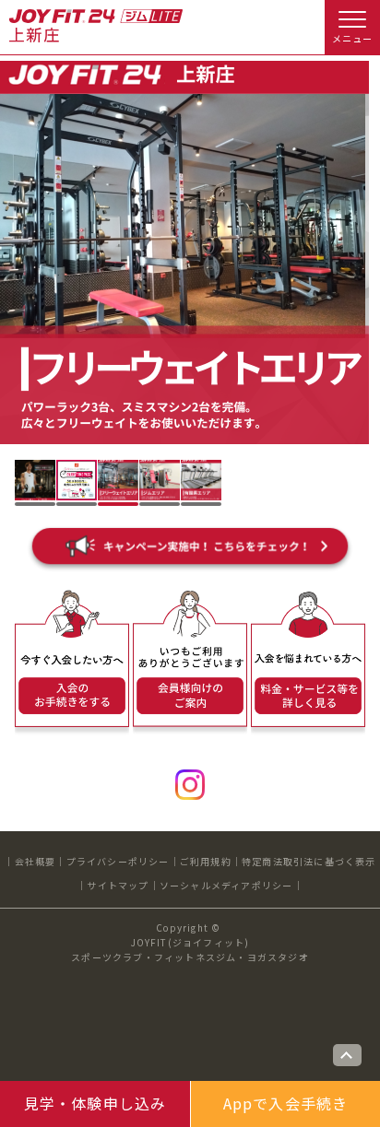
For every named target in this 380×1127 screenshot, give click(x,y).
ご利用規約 (206, 861)
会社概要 (35, 861)
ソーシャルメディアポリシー (226, 885)
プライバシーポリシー (118, 861)
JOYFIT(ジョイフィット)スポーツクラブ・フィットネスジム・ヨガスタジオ (190, 949)
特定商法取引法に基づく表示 (309, 861)
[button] (35, 480)
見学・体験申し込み (95, 1103)
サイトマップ (117, 885)
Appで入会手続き (286, 1103)
